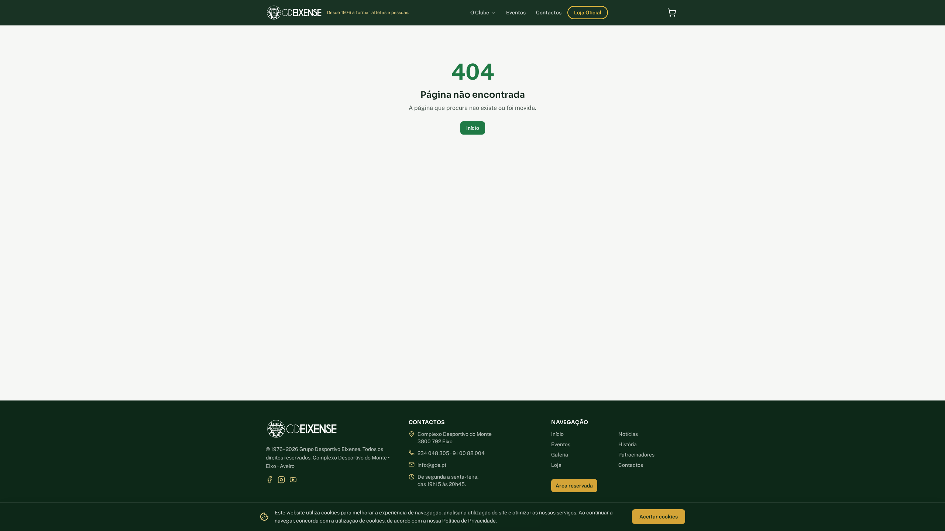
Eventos (560, 444)
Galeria (559, 455)
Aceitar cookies (658, 517)
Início (472, 128)
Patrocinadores (636, 455)
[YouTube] (293, 479)
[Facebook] (269, 479)
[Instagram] (281, 479)
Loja (556, 465)
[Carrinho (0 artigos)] (671, 12)
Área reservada (574, 486)
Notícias (628, 434)
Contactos (630, 465)
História (627, 444)
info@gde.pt (431, 465)
